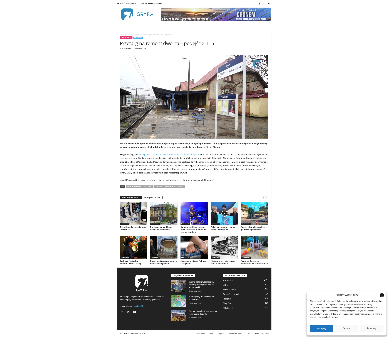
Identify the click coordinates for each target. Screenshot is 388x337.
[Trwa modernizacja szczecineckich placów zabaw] (254, 247)
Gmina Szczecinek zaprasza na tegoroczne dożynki (203, 312)
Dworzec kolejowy (134, 187)
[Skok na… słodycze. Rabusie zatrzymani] (194, 247)
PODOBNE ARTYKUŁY (131, 197)
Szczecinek (137, 35)
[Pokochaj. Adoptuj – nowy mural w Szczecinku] (224, 213)
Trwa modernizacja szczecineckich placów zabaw (254, 262)
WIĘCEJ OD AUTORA (152, 197)
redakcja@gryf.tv (141, 306)
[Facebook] (260, 4)
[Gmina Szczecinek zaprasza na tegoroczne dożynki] (178, 315)
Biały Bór (227, 303)
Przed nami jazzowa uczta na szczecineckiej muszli (163, 262)
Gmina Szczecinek (231, 294)
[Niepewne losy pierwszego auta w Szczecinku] (224, 247)
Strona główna (125, 35)
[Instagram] (264, 4)
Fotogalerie (227, 299)
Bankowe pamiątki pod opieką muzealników (161, 228)
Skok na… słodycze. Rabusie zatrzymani (193, 262)
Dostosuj (371, 328)
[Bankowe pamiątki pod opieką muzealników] (163, 213)
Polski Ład (148, 187)
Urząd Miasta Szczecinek (174, 187)
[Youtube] (269, 4)
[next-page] (266, 197)
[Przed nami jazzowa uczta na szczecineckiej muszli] (163, 247)
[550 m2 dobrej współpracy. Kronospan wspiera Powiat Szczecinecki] (178, 286)
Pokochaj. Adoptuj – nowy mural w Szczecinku (223, 228)
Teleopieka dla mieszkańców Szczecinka (133, 228)
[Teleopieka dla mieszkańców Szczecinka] (133, 213)
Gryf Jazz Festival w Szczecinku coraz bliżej (130, 262)
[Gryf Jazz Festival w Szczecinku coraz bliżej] (133, 247)
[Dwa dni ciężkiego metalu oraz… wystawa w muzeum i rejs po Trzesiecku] (194, 213)
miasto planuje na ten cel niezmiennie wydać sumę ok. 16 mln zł (168, 154)
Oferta (256, 333)
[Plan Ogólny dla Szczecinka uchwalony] (178, 301)
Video (225, 285)
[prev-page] (263, 197)
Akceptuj (321, 328)
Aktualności (126, 38)
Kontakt (265, 333)
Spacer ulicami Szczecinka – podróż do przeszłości (254, 228)
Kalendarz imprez (235, 333)
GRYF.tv (127, 48)
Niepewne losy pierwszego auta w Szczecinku (223, 262)
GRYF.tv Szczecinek (130, 333)
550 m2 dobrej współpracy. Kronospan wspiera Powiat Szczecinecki (201, 284)
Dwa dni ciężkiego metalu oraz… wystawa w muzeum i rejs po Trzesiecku (194, 230)
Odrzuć (346, 328)
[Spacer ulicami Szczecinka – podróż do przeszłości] (254, 213)
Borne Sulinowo (229, 290)
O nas (248, 333)
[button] (381, 295)
